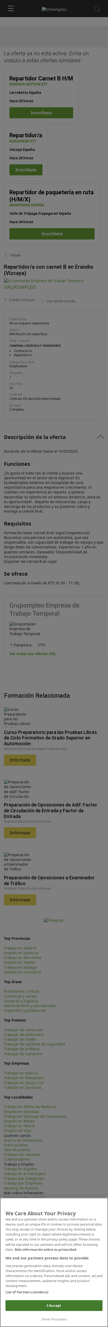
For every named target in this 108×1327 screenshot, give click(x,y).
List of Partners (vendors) (27, 1292)
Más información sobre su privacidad (45, 1249)
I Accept (54, 1305)
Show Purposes (54, 1319)
